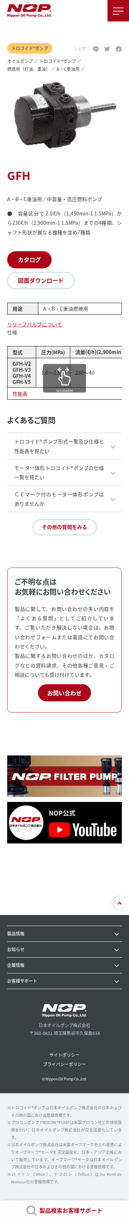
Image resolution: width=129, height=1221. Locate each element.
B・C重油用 (68, 69)
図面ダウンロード (41, 280)
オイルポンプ (20, 61)
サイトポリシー (64, 1055)
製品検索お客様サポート (70, 1210)
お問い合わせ (64, 693)
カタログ (29, 259)
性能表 (20, 393)
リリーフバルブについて (34, 324)
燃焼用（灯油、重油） (28, 69)
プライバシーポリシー (64, 1064)
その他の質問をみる (64, 526)
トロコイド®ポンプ (57, 61)
